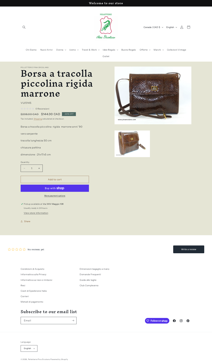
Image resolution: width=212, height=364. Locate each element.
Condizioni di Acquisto (32, 269)
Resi (23, 285)
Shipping (38, 119)
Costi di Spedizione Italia (34, 290)
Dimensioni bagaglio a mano (94, 269)
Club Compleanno (89, 285)
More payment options (54, 195)
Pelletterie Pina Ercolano (39, 359)
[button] (24, 27)
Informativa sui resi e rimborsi (36, 280)
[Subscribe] (73, 320)
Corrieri (25, 296)
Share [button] (27, 221)
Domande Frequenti (90, 274)
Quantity (25, 162)
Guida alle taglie (88, 280)
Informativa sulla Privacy (33, 274)
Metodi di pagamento (32, 301)
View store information (36, 213)
